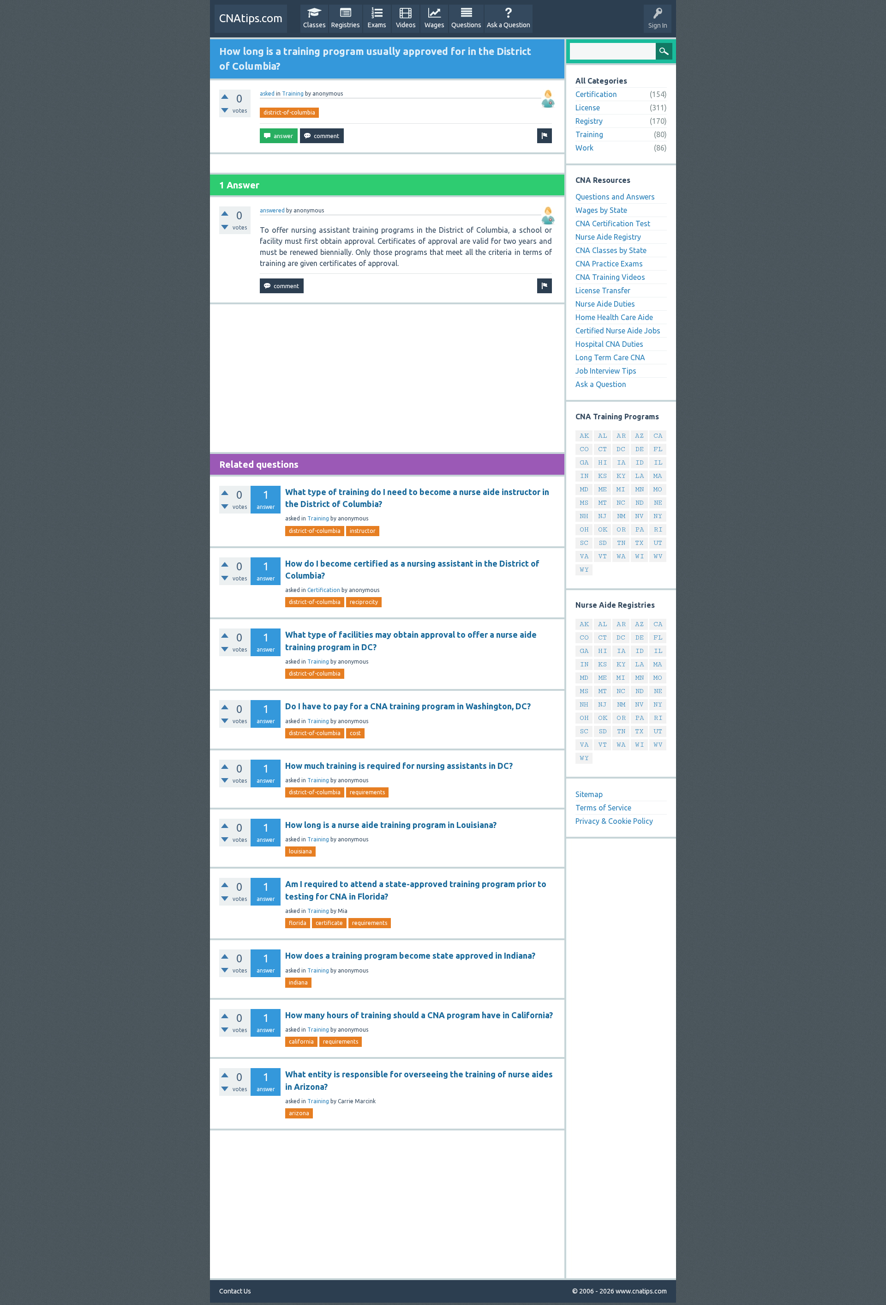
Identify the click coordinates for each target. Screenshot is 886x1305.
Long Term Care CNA (610, 357)
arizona (299, 1113)
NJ (602, 516)
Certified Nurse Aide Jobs (617, 330)
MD (584, 489)
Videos (406, 25)
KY (621, 476)
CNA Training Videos (610, 277)
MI (621, 489)
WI (639, 556)
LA (639, 476)
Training (293, 94)
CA (658, 436)
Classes (314, 25)
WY (584, 570)
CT (602, 449)
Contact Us (235, 1291)
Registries (345, 25)
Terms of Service (603, 808)
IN (584, 476)
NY (657, 516)
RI (658, 529)
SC (584, 543)
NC (621, 503)
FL (658, 449)
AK (584, 436)
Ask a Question (508, 25)
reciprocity (364, 602)
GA (584, 462)
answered (272, 210)
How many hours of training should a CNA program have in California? (419, 1015)
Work (584, 148)
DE (639, 449)
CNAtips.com (250, 18)
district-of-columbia (289, 112)
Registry (589, 121)
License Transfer (602, 290)
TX (639, 543)
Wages (434, 25)
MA (657, 476)
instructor (363, 531)
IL (658, 462)
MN (639, 489)
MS (584, 503)
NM (621, 516)
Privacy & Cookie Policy (614, 821)
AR (621, 436)
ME (603, 489)
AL (602, 436)
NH (584, 516)
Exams (377, 25)
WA (621, 556)
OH (584, 529)
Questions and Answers (615, 197)
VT (602, 556)
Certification (323, 590)
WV (658, 556)
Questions (466, 25)
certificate (329, 923)
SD (603, 543)
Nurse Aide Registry (608, 237)
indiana (298, 982)
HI (602, 462)
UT (657, 543)
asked (267, 94)
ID (639, 462)
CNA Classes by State (611, 250)
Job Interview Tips (605, 371)
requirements (367, 792)
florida (297, 923)
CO (584, 449)
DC (621, 449)
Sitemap (589, 794)
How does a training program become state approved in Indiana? (410, 955)
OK (602, 529)
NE (658, 503)
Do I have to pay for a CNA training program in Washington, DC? (408, 706)
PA (639, 529)
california (301, 1042)
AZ (639, 436)
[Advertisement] (387, 378)
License (587, 107)
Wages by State (601, 210)
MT (603, 503)
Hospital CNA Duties (609, 344)
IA (621, 462)
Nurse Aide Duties (605, 304)
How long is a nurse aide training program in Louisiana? (391, 824)
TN (621, 543)
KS (602, 476)
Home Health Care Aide (614, 317)
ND (639, 503)
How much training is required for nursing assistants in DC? (399, 765)
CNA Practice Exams (609, 264)
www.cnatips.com (641, 1291)
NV (639, 516)
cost (355, 733)
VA (584, 556)
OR (621, 529)
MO (657, 489)
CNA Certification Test (612, 223)
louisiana (300, 851)
